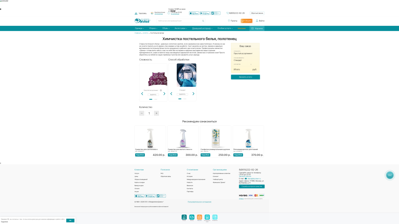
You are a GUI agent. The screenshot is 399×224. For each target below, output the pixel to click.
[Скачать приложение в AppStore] (139, 196)
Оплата (137, 188)
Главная (138, 33)
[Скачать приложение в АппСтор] (194, 13)
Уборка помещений (141, 179)
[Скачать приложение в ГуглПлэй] (205, 13)
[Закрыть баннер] (0, 9)
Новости (189, 182)
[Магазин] (199, 217)
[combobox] (143, 14)
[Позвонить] (214, 217)
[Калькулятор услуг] (207, 217)
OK (70, 220)
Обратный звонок (257, 13)
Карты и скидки (140, 182)
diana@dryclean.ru (254, 179)
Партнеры (190, 191)
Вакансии (190, 185)
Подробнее (4, 221)
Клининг (216, 176)
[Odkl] (212, 22)
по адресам (159, 14)
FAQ (162, 173)
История (189, 176)
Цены (136, 176)
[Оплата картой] (243, 195)
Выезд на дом (139, 185)
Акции (137, 191)
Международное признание (196, 179)
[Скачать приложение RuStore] (215, 13)
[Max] (223, 22)
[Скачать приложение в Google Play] (150, 196)
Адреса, (241, 198)
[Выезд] (191, 217)
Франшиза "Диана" (219, 182)
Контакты (190, 188)
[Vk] (208, 22)
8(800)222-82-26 (237, 13)
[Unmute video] (199, 5)
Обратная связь (166, 176)
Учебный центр (218, 179)
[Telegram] (219, 22)
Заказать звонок (245, 176)
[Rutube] (216, 22)
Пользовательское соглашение (199, 202)
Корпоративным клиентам (221, 173)
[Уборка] (184, 217)
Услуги (145, 33)
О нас (188, 173)
